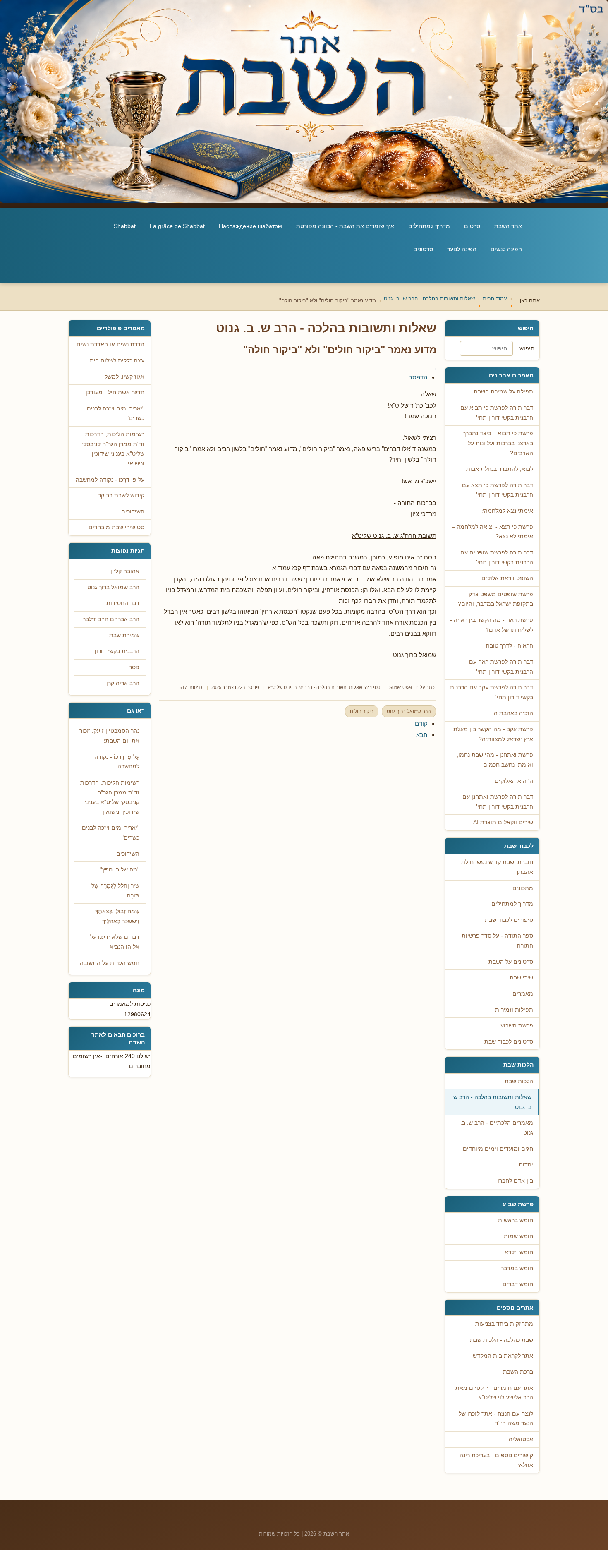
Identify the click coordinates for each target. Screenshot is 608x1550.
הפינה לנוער (461, 249)
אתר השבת (508, 226)
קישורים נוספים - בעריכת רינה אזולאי (496, 1460)
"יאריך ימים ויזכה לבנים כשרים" (110, 833)
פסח (133, 667)
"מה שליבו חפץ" (119, 869)
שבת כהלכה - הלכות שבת (501, 1340)
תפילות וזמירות (514, 1010)
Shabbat (125, 226)
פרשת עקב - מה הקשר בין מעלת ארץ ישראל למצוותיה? (493, 734)
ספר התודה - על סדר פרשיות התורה (497, 941)
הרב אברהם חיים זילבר (111, 619)
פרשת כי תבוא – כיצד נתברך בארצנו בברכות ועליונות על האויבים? (498, 443)
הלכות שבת (519, 1081)
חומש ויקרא (519, 1252)
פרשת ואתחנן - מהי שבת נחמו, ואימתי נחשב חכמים (495, 760)
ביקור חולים (361, 711)
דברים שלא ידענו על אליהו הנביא (114, 942)
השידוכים (127, 854)
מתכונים (522, 888)
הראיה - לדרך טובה (509, 646)
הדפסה (418, 377)
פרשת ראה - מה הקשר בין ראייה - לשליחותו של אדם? (491, 625)
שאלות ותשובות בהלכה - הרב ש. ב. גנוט (491, 1102)
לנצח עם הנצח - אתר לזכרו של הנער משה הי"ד (496, 1419)
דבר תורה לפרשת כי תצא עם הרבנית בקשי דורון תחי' (497, 490)
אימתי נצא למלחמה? (507, 511)
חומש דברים (518, 1284)
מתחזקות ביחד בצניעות (504, 1324)
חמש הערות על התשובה (109, 963)
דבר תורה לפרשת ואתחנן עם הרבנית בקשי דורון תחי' (497, 802)
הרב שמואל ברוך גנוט (409, 711)
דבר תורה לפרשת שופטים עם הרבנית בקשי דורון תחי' (496, 557)
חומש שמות (518, 1236)
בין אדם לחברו (515, 1181)
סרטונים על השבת (510, 962)
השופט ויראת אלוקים (507, 578)
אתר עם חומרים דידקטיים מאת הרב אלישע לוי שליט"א (494, 1393)
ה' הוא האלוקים (514, 781)
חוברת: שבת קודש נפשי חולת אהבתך (497, 867)
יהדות (526, 1164)
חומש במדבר (517, 1268)
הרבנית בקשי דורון (117, 651)
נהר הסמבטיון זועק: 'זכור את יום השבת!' (109, 736)
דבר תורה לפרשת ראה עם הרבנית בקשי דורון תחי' (501, 667)
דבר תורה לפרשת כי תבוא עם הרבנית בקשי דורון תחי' (496, 413)
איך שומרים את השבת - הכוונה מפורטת (345, 226)
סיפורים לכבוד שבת (509, 920)
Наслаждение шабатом (250, 226)
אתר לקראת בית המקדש (503, 1356)
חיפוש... (524, 348)
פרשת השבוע (516, 1025)
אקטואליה (521, 1439)
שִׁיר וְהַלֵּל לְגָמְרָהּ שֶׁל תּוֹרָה (115, 891)
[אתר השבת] (304, 101)
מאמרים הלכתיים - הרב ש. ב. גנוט (496, 1128)
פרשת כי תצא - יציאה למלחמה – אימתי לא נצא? (492, 532)
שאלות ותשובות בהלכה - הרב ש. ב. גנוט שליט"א (315, 687)
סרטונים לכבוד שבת (508, 1042)
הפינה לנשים (506, 249)
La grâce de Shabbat (177, 226)
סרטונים (423, 249)
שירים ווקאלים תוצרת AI (503, 822)
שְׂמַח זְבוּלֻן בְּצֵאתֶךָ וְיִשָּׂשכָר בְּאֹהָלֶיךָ (117, 916)
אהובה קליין (124, 571)
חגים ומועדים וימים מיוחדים (498, 1149)
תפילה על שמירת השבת (503, 392)
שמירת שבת (124, 635)
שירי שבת (521, 977)
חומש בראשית (515, 1220)
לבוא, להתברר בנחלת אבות (499, 469)
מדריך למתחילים (429, 226)
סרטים (472, 226)
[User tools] (435, 369)
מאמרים (522, 994)
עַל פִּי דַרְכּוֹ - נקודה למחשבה (116, 762)
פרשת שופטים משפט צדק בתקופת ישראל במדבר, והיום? (495, 599)
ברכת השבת (518, 1372)
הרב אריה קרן (122, 683)
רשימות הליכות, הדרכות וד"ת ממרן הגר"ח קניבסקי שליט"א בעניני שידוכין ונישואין (109, 797)
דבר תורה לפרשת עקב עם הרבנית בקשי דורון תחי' (491, 692)
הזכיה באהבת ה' (513, 713)
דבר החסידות (122, 603)
